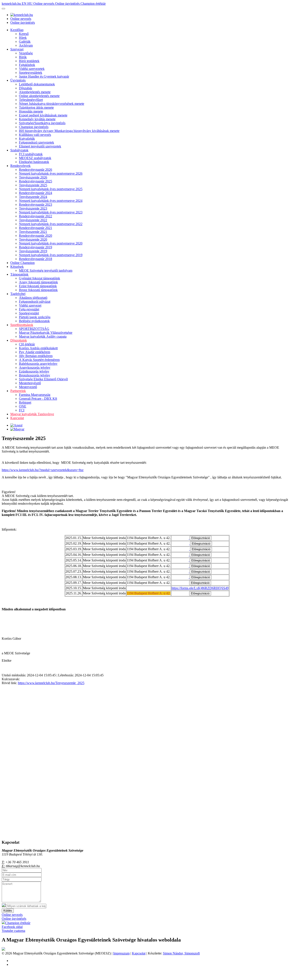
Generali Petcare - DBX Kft (38, 398)
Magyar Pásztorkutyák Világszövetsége (45, 332)
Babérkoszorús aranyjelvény (38, 363)
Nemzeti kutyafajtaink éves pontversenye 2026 (50, 173)
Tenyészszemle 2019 (33, 251)
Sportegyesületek (30, 72)
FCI (21, 410)
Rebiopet (25, 402)
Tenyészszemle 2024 (33, 197)
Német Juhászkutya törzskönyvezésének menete (51, 103)
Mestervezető (28, 387)
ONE (22, 406)
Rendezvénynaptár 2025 (35, 181)
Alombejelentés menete (35, 92)
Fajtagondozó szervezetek (36, 142)
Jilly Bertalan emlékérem (36, 356)
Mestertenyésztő (30, 383)
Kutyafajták (27, 138)
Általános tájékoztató (33, 297)
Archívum (26, 45)
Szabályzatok (19, 150)
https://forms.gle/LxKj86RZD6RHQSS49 (200, 588)
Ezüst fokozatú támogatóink (38, 286)
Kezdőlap (16, 30)
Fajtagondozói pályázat (34, 301)
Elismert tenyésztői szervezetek (40, 146)
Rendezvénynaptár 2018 (35, 259)
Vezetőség (26, 53)
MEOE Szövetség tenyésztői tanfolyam (45, 270)
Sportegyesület (29, 313)
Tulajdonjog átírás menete (36, 107)
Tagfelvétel (17, 294)
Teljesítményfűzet (31, 100)
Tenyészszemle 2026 (33, 177)
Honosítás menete (31, 111)
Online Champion (22, 263)
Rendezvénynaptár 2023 (35, 204)
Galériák (25, 41)
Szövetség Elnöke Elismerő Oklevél (43, 379)
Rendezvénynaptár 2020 (35, 235)
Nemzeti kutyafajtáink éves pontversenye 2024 (50, 200)
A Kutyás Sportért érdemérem (39, 360)
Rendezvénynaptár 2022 (35, 216)
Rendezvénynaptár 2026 (35, 169)
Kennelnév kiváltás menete (37, 119)
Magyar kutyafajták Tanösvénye (32, 414)
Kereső (24, 34)
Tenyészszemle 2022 (33, 220)
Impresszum (121, 953)
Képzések (17, 266)
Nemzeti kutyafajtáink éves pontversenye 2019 (50, 255)
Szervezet (16, 49)
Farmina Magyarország (34, 394)
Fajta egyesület (29, 309)
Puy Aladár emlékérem (34, 352)
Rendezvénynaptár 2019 (35, 247)
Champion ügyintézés (33, 127)
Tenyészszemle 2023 (33, 208)
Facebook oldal (12, 927)
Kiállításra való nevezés (35, 134)
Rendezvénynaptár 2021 (35, 228)
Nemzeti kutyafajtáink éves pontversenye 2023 (50, 212)
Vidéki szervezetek (32, 69)
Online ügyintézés (67, 3)
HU (30, 3)
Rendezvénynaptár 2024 (35, 193)
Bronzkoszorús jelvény (34, 375)
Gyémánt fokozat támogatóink (39, 278)
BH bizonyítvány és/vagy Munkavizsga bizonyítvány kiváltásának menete (69, 131)
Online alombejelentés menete (39, 96)
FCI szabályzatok (31, 154)
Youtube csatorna (13, 930)
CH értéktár (27, 344)
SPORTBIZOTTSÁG (34, 329)
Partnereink (18, 391)
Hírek (23, 37)
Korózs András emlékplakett (38, 348)
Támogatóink (19, 274)
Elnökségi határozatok (34, 162)
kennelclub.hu (12, 3)
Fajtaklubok (27, 65)
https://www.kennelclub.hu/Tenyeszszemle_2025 (51, 683)
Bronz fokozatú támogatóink (38, 290)
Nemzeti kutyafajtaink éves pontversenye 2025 (50, 189)
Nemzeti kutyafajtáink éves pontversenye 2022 (50, 224)
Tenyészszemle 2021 (33, 231)
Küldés (7, 910)
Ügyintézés (18, 80)
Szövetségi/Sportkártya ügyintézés (42, 123)
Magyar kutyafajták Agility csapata (43, 336)
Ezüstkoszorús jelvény (34, 371)
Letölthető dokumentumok (37, 84)
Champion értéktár (93, 3)
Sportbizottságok (21, 325)
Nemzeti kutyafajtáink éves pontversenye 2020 (50, 243)
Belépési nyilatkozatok (34, 321)
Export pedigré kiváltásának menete (43, 115)
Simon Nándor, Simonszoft (181, 953)
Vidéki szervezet (30, 305)
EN (24, 3)
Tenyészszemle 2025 (33, 185)
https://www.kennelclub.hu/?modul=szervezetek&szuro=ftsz (43, 470)
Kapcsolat (17, 418)
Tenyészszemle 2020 (33, 239)
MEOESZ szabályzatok (35, 158)
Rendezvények (20, 166)
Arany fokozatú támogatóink (38, 282)
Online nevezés (44, 3)
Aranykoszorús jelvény (34, 367)
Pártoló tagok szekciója (34, 317)
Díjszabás (25, 88)
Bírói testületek (29, 61)
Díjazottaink (18, 340)
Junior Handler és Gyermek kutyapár (44, 76)
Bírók (23, 57)
